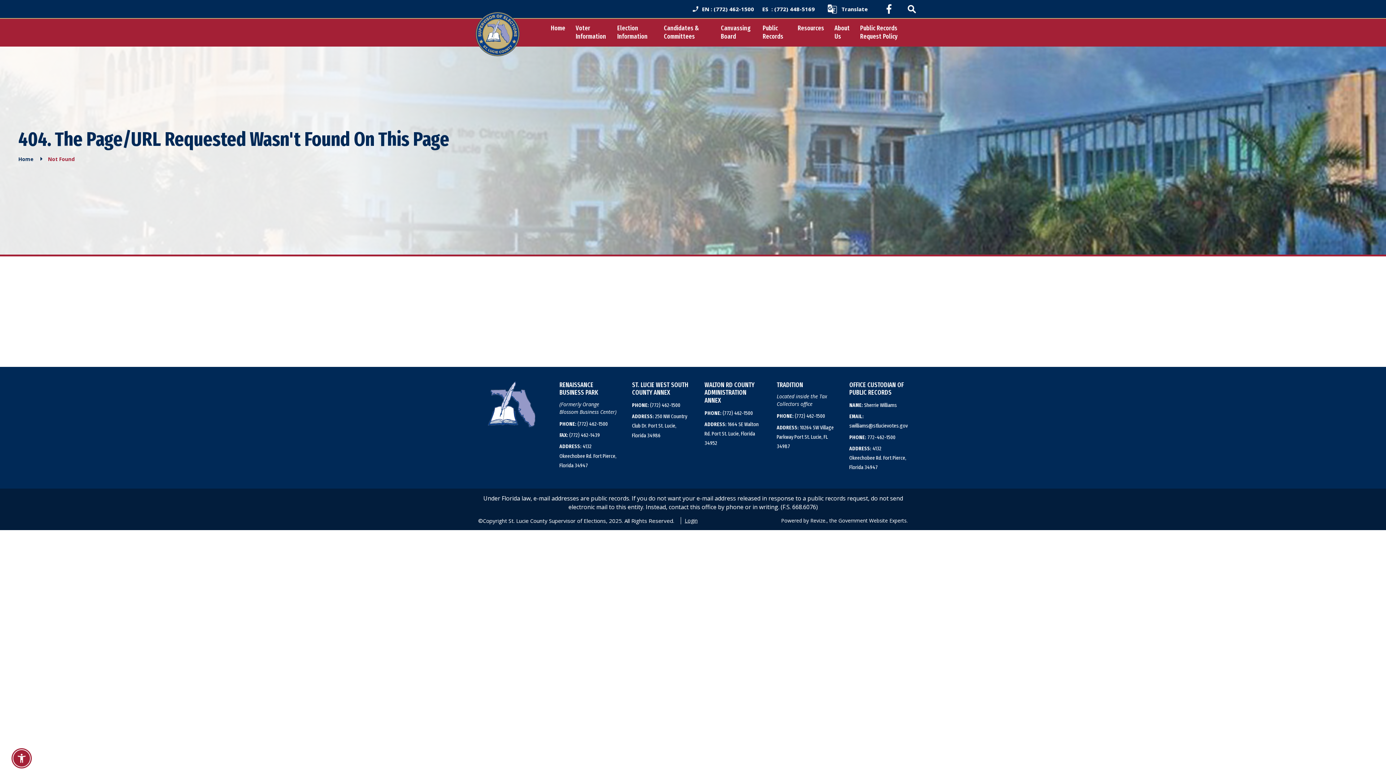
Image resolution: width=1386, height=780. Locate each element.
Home (558, 28)
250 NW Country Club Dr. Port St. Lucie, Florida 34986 (659, 426)
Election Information (632, 32)
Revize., (819, 520)
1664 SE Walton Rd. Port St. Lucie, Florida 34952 (732, 434)
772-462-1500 (872, 437)
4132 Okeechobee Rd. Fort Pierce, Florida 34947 (587, 456)
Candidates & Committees (681, 32)
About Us (842, 32)
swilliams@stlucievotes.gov (878, 421)
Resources (811, 28)
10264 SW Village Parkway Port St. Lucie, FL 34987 (805, 437)
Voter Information (591, 32)
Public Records (773, 32)
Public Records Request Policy (879, 32)
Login (691, 520)
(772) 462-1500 (583, 424)
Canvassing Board (736, 32)
